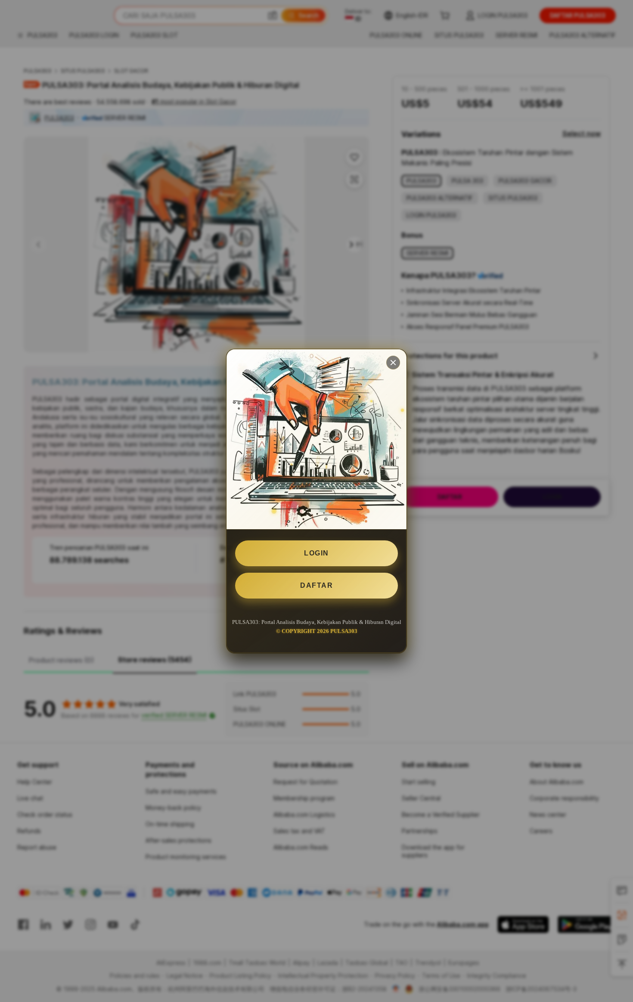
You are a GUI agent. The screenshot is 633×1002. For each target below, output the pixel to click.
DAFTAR (316, 585)
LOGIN (316, 553)
